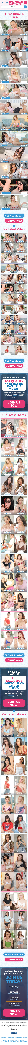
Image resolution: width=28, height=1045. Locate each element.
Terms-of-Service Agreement (21, 1037)
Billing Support (14, 1038)
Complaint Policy (11, 1037)
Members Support (6, 1038)
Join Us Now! (14, 220)
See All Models (14, 954)
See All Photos (14, 655)
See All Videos (14, 215)
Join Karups (16, 395)
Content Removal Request (8, 1040)
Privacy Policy (3, 1037)
